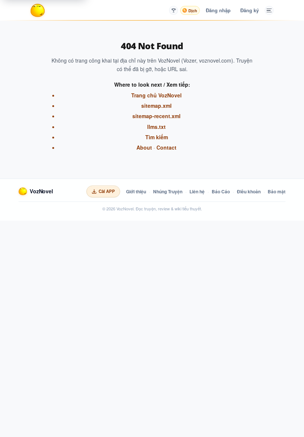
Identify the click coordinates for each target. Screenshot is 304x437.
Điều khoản (249, 191)
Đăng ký (249, 10)
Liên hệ (197, 191)
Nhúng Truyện (167, 191)
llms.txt (156, 126)
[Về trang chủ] (37, 10)
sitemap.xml (156, 105)
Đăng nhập (218, 10)
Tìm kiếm (156, 137)
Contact (166, 147)
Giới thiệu (136, 191)
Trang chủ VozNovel (156, 95)
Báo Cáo (221, 191)
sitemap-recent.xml (156, 116)
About (144, 147)
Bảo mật (276, 191)
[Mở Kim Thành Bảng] (173, 10)
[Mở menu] (269, 10)
